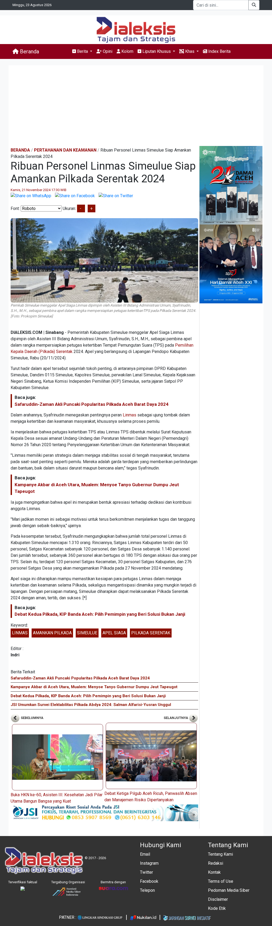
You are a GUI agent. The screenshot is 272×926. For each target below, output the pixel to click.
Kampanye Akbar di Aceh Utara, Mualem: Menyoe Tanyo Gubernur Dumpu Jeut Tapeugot (94, 686)
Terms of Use (220, 881)
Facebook (149, 881)
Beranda (29, 51)
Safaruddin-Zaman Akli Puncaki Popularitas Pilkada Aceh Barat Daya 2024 (91, 404)
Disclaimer (218, 899)
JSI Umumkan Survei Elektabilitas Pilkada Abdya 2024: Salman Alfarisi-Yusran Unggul (91, 704)
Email (145, 854)
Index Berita (219, 51)
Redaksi (215, 863)
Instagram (149, 863)
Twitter (146, 872)
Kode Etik (217, 908)
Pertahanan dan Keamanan (65, 150)
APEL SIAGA (114, 632)
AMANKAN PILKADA (52, 632)
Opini (107, 51)
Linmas (129, 414)
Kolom (126, 51)
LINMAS (20, 632)
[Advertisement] (136, 106)
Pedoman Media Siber (228, 890)
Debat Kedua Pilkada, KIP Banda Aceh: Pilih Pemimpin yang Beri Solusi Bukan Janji (100, 614)
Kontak (214, 872)
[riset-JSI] (104, 812)
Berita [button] (82, 51)
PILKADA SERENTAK (150, 632)
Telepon (147, 890)
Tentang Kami (220, 854)
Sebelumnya (31, 718)
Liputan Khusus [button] (156, 51)
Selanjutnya (176, 718)
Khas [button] (190, 51)
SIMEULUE (87, 632)
